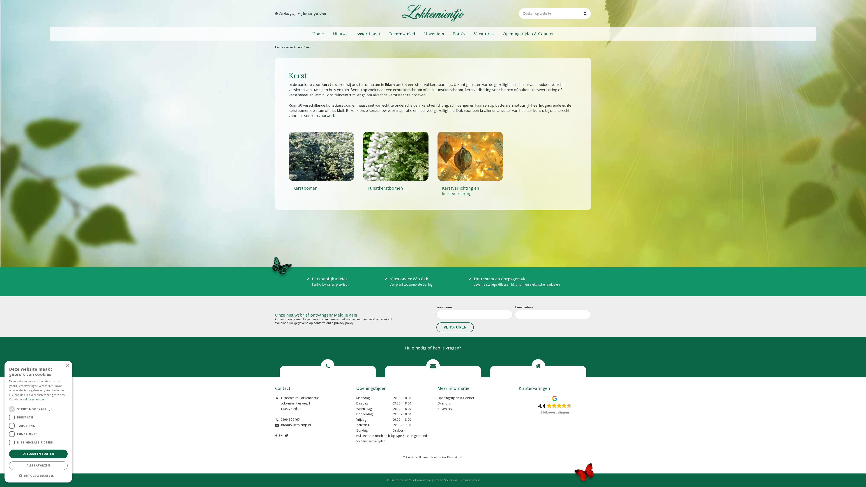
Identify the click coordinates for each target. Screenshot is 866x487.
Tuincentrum (410, 457)
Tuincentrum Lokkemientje (300, 398)
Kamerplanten (438, 457)
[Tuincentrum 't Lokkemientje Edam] (433, 14)
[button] (38, 475)
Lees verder (36, 399)
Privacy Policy (470, 480)
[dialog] (38, 421)
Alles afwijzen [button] (38, 465)
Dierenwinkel (454, 457)
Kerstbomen (305, 188)
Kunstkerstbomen (385, 188)
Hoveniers (445, 409)
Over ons (444, 403)
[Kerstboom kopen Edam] (321, 156)
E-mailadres (524, 307)
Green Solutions (445, 480)
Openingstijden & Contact (456, 398)
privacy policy (343, 323)
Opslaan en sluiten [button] (38, 454)
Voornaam (444, 307)
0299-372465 (290, 419)
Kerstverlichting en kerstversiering (460, 190)
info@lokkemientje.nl (296, 425)
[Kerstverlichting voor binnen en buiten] (470, 156)
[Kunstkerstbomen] (395, 156)
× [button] (67, 366)
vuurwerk (327, 115)
